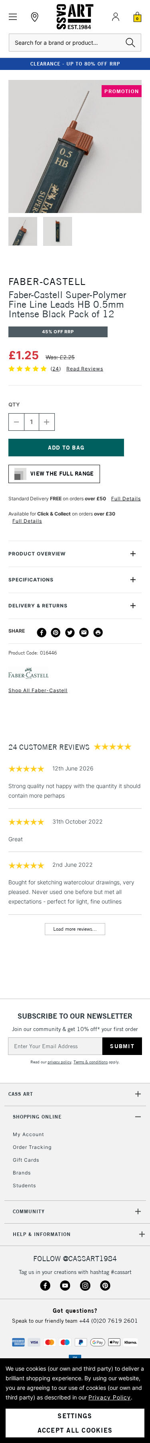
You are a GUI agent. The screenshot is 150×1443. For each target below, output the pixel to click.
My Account (28, 1134)
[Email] (84, 632)
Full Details (126, 498)
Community (29, 1211)
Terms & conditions (91, 1062)
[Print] (98, 632)
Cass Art (20, 1094)
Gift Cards (26, 1160)
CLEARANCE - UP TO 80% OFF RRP (75, 63)
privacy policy (59, 1062)
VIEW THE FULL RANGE (62, 473)
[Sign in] (115, 17)
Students (24, 1185)
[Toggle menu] (13, 17)
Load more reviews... (75, 929)
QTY (14, 404)
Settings (75, 1416)
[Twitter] (70, 632)
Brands (22, 1173)
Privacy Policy (109, 1397)
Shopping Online (37, 1117)
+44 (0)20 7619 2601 (108, 1320)
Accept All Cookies (75, 1430)
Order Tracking (32, 1147)
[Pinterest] (55, 632)
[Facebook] (41, 632)
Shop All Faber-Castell (38, 690)
